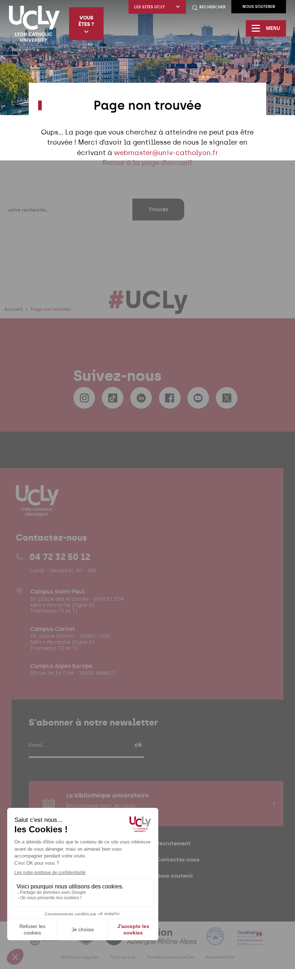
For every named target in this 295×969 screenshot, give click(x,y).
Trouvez (158, 209)
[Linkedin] (141, 398)
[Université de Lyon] (48, 940)
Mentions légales (80, 957)
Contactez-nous (178, 859)
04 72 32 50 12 (60, 556)
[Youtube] (198, 398)
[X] (226, 398)
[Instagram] (84, 398)
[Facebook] (170, 398)
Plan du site (122, 957)
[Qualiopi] (250, 940)
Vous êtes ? (86, 20)
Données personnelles (170, 957)
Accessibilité (220, 957)
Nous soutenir (258, 6)
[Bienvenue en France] (216, 940)
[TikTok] (112, 398)
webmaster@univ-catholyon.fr (166, 153)
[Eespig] (87, 940)
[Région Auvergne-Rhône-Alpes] (151, 940)
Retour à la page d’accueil (147, 163)
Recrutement (173, 843)
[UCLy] (34, 24)
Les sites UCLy (149, 7)
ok (138, 744)
